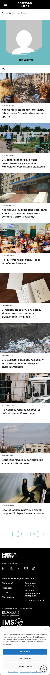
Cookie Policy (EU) (34, 600)
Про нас (29, 579)
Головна (5, 13)
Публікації (7, 583)
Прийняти (25, 652)
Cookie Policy (13, 672)
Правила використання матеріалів (32, 593)
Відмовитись (25, 659)
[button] (46, 629)
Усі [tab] (3, 69)
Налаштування (25, 666)
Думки (12, 13)
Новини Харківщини (13, 579)
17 (34, 534)
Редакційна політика (31, 584)
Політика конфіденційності (30, 672)
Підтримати (8, 597)
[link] (3, 568)
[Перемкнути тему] (43, 668)
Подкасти (7, 588)
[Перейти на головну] (25, 4)
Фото (5, 592)
